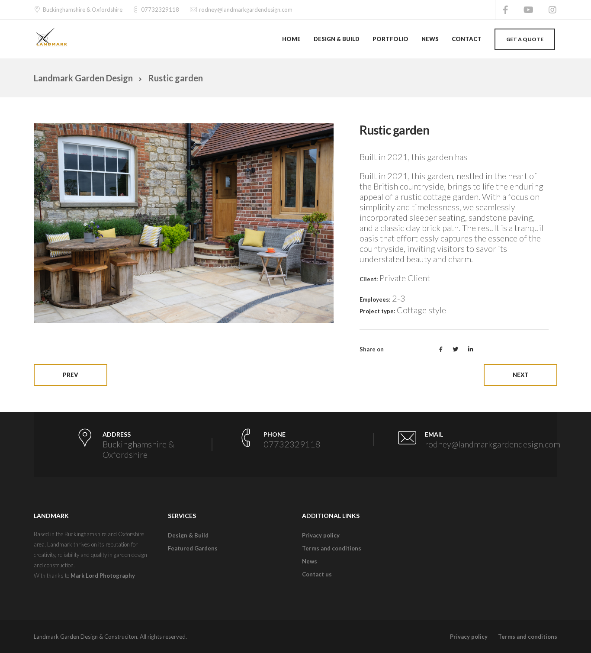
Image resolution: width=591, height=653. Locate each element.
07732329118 (160, 9)
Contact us (317, 574)
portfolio (390, 38)
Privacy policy (321, 535)
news (430, 38)
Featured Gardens (193, 548)
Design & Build (337, 38)
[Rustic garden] (184, 222)
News (309, 561)
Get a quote (524, 39)
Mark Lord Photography (103, 575)
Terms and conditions (331, 548)
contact (467, 38)
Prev (70, 374)
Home (291, 38)
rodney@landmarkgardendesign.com (245, 9)
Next (521, 374)
